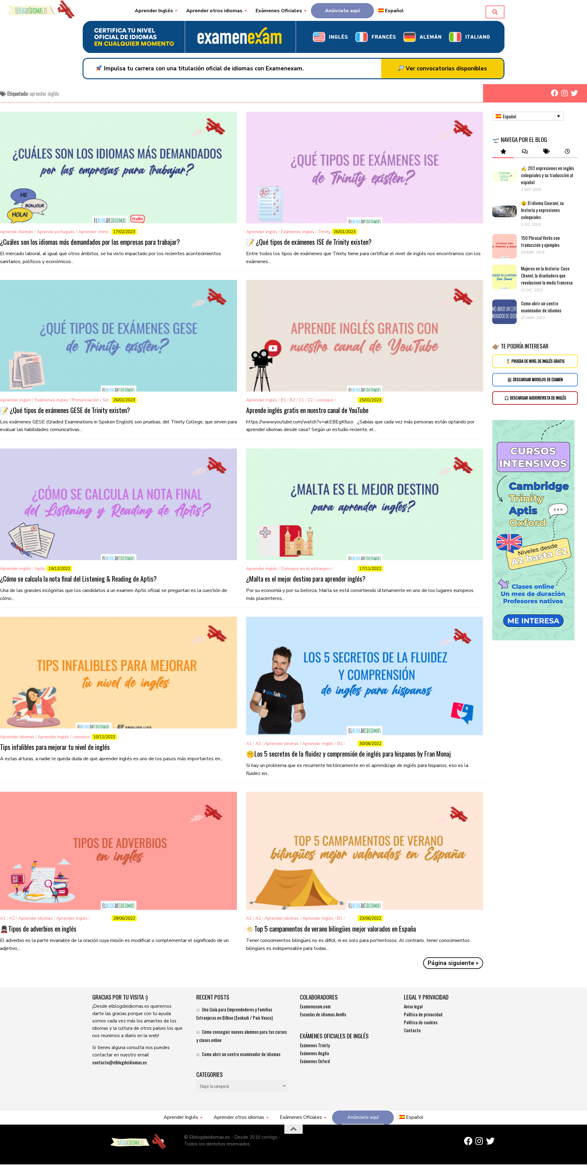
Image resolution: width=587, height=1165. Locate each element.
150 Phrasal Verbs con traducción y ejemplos (540, 241)
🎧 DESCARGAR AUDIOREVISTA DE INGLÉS (535, 398)
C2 (310, 400)
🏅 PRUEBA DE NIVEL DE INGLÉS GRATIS (535, 361)
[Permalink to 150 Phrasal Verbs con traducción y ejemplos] (504, 246)
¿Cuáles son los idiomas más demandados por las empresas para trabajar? (90, 242)
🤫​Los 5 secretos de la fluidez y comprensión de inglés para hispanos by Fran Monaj (348, 753)
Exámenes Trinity (315, 1045)
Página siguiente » (453, 963)
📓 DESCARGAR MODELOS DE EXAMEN (535, 379)
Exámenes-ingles (297, 232)
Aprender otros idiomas (214, 10)
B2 (292, 400)
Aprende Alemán (16, 232)
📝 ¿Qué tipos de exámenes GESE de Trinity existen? (65, 410)
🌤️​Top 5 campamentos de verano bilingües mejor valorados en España (331, 928)
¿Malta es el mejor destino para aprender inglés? (305, 578)
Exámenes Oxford (315, 1061)
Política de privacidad (423, 1014)
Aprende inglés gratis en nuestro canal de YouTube (307, 410)
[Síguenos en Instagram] (564, 93)
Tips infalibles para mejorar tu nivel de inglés (55, 747)
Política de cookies (420, 1022)
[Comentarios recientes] (524, 151)
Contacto (412, 1030)
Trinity (324, 232)
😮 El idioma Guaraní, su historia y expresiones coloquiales (542, 209)
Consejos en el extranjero (306, 568)
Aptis (40, 568)
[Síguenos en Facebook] (554, 93)
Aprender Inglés (154, 10)
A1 (249, 743)
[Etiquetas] (545, 151)
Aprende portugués (56, 232)
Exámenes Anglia (314, 1053)
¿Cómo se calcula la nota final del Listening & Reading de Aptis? (78, 578)
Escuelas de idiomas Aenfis (323, 1014)
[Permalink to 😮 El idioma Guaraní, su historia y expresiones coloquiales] (504, 211)
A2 (258, 743)
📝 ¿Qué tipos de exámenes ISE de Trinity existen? (308, 242)
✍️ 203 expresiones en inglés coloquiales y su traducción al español (547, 175)
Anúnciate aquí (342, 10)
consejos (325, 400)
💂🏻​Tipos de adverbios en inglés (38, 928)
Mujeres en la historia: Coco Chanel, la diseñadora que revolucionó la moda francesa (547, 275)
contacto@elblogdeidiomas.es (119, 1062)
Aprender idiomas (17, 737)
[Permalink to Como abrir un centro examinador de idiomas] (504, 312)
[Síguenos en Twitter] (574, 93)
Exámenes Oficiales (279, 10)
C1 (301, 400)
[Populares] (503, 151)
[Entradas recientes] (567, 151)
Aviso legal (413, 1006)
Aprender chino (93, 232)
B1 (283, 400)
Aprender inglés (261, 232)
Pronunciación (85, 400)
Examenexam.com (315, 1006)
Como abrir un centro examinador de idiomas (541, 307)
